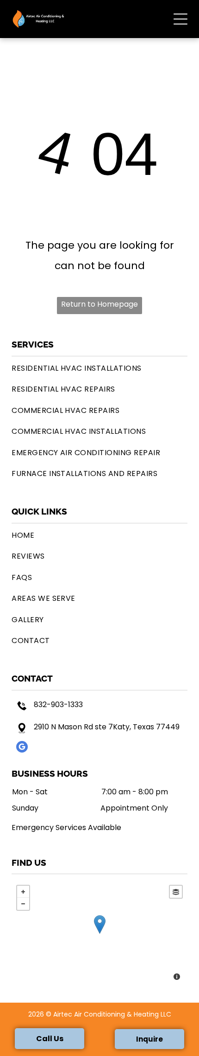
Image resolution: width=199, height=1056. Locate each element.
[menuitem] (99, 368)
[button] (180, 19)
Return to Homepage (99, 304)
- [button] (23, 904)
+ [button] (23, 892)
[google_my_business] (22, 748)
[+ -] (99, 933)
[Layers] (176, 892)
